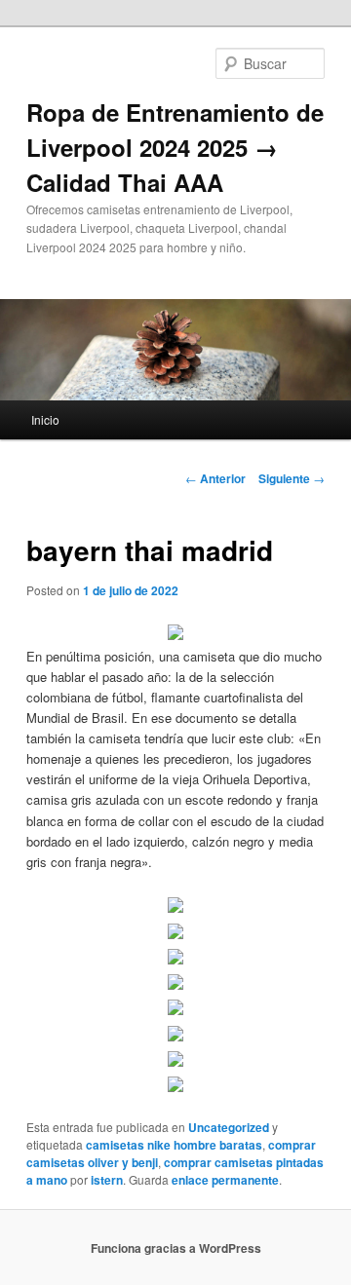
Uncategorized (228, 1127)
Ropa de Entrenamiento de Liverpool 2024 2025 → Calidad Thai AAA (175, 147)
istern (107, 1180)
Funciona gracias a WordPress (176, 1248)
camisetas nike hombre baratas (174, 1144)
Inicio (45, 419)
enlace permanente (225, 1180)
